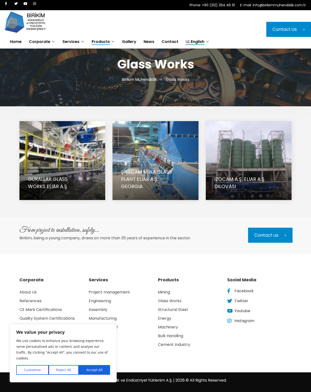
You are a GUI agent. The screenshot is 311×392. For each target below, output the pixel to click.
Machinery (168, 327)
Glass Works (169, 301)
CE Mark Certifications (40, 309)
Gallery (129, 41)
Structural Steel (173, 309)
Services (70, 41)
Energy (164, 318)
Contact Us (284, 29)
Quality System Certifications (47, 318)
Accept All (94, 369)
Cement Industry (174, 344)
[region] (63, 353)
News (149, 41)
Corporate (39, 41)
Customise (32, 369)
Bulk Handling (170, 336)
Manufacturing (103, 318)
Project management (109, 292)
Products (101, 41)
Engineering (100, 301)
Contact (170, 41)
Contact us (266, 235)
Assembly (98, 309)
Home (16, 41)
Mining (164, 292)
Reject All (63, 369)
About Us (28, 292)
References (30, 301)
